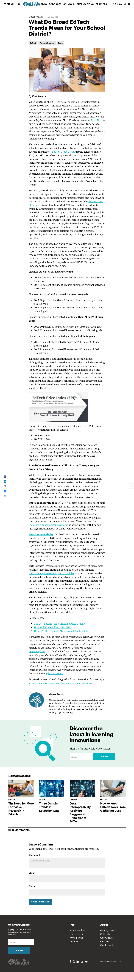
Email (32, 872)
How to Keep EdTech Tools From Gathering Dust (113, 807)
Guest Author (36, 16)
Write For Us (76, 937)
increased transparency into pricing (48, 524)
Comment (34, 854)
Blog (44, 4)
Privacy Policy (77, 930)
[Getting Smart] (31, 4)
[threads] (124, 4)
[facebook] (113, 4)
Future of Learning (47, 43)
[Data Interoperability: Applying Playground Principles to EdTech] (82, 788)
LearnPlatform (37, 651)
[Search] (19, 4)
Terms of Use (77, 934)
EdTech (33, 43)
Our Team (105, 941)
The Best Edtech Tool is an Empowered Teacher (60, 623)
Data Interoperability (41, 534)
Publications (85, 4)
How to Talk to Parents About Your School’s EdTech (62, 631)
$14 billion (96, 120)
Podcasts (55, 4)
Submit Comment (40, 902)
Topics (60, 43)
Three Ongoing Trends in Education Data (49, 807)
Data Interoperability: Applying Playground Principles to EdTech (80, 812)
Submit (104, 757)
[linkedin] (120, 4)
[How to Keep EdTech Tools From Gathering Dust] (113, 788)
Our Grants (106, 937)
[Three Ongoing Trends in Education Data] (51, 788)
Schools (69, 4)
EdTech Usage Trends (64, 151)
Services (101, 4)
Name (32, 886)
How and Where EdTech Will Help (52, 627)
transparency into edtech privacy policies (51, 573)
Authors (74, 941)
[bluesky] (129, 4)
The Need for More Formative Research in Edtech (21, 809)
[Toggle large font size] (131, 486)
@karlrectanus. (54, 673)
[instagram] (116, 4)
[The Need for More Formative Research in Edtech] (21, 788)
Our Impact (106, 945)
